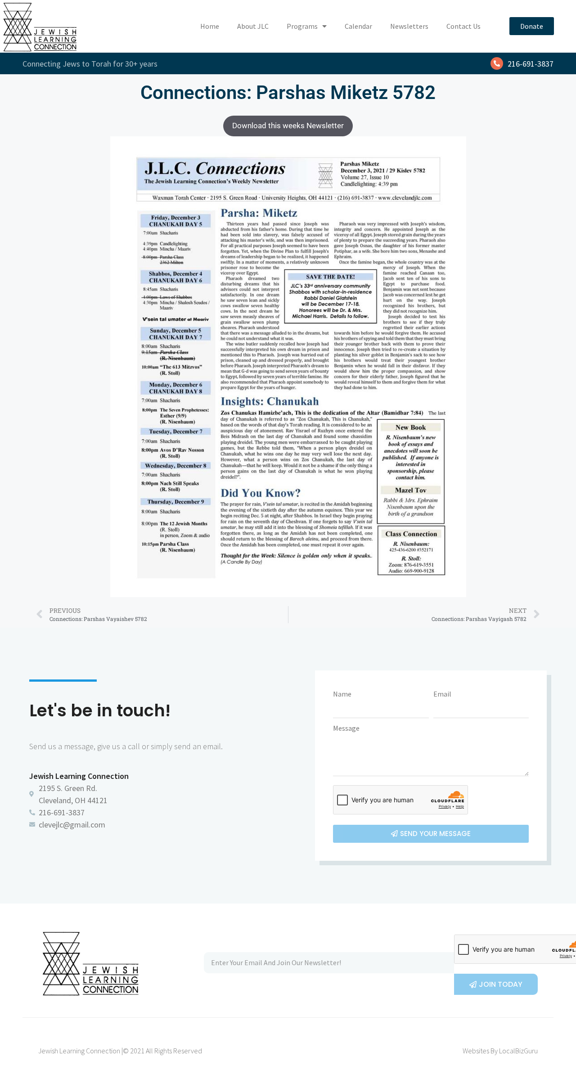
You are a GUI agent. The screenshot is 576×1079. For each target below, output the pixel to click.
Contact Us (463, 26)
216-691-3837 (531, 63)
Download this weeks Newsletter (288, 125)
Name (342, 693)
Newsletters (409, 26)
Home (209, 26)
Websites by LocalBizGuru (500, 1050)
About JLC (253, 26)
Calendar (358, 26)
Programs (302, 26)
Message (346, 728)
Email (442, 693)
